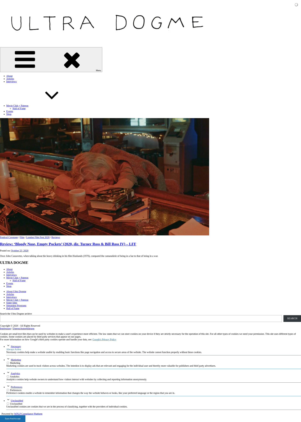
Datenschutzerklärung (23, 328)
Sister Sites (11, 302)
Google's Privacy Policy (104, 339)
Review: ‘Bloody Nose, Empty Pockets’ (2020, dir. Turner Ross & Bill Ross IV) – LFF (68, 244)
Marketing (16, 359)
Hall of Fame (19, 108)
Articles (10, 78)
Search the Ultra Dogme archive (16, 313)
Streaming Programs (16, 305)
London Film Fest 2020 (38, 237)
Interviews (11, 81)
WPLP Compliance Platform (28, 413)
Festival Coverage (9, 237)
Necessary (16, 346)
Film (22, 237)
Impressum (5, 328)
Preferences (16, 387)
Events (9, 111)
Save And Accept (13, 418)
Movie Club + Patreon (17, 105)
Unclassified (17, 400)
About (9, 76)
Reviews (55, 237)
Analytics (15, 373)
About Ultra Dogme (16, 291)
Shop (8, 114)
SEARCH (292, 318)
